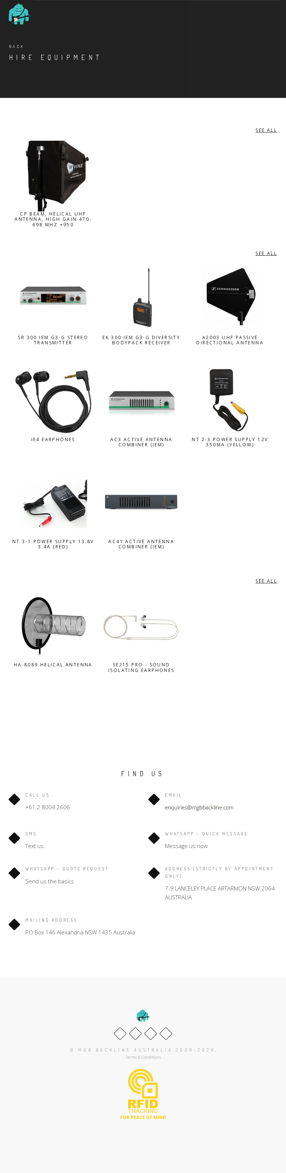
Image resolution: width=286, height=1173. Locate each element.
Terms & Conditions (143, 1057)
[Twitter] (135, 1033)
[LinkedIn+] (150, 1033)
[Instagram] (166, 1033)
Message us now (186, 846)
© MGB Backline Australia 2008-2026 (142, 1050)
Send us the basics (49, 881)
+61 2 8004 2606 (47, 807)
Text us (34, 846)
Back (17, 46)
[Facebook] (120, 1033)
